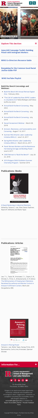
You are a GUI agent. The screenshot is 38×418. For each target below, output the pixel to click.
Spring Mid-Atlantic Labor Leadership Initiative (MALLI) (17, 141)
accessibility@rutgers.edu (14, 400)
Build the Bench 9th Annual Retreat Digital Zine (19, 92)
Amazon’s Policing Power (10, 345)
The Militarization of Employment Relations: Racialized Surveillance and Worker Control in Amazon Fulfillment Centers (17, 283)
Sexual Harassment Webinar (14, 123)
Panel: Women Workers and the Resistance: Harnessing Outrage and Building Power (19, 147)
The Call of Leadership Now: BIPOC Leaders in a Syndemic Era (20, 98)
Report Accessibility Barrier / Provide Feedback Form (19, 403)
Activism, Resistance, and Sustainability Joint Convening (20, 130)
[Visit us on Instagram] (22, 380)
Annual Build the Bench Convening (16, 105)
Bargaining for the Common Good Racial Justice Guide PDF (18, 69)
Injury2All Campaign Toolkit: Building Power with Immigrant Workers (17, 51)
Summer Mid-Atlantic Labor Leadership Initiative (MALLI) (18, 136)
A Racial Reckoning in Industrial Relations (16, 205)
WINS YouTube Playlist (11, 78)
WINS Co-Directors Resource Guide (16, 60)
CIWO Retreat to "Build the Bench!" (16, 154)
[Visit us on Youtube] (26, 380)
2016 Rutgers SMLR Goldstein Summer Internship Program (18, 161)
